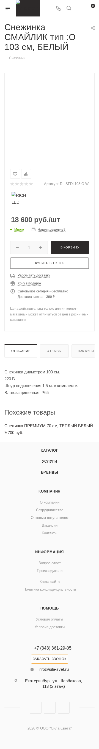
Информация (49, 552)
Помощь (49, 608)
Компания (49, 491)
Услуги (49, 461)
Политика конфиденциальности (49, 589)
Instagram (36, 708)
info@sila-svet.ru (53, 669)
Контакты (49, 533)
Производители (49, 571)
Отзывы (54, 351)
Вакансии (49, 525)
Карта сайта (50, 582)
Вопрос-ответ (49, 563)
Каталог (49, 450)
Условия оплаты (49, 619)
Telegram (50, 708)
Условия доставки (50, 627)
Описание (20, 351)
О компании (49, 502)
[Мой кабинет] (79, 8)
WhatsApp (64, 708)
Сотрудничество (49, 510)
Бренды (49, 472)
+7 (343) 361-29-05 (53, 648)
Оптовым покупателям (49, 518)
